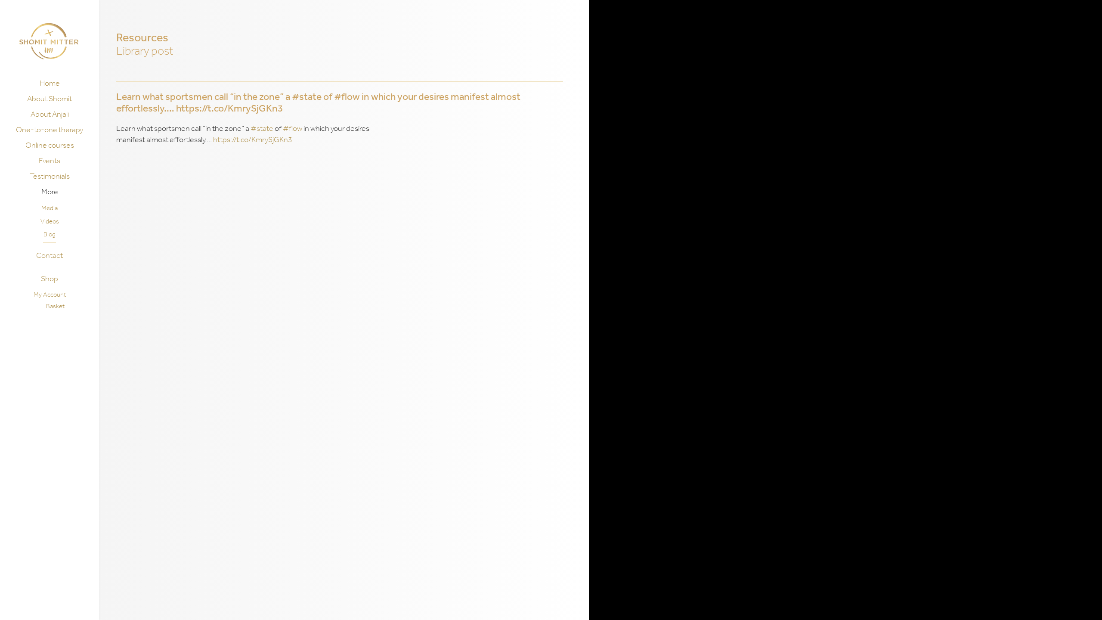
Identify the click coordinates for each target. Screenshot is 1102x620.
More (49, 191)
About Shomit (49, 98)
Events (49, 160)
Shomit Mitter (48, 41)
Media (49, 208)
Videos (49, 221)
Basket (55, 306)
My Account (50, 294)
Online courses (49, 145)
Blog (49, 234)
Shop (49, 278)
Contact (49, 255)
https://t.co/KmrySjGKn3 (252, 139)
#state (262, 128)
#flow (292, 128)
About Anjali (50, 114)
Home (50, 83)
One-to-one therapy (49, 129)
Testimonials (50, 176)
